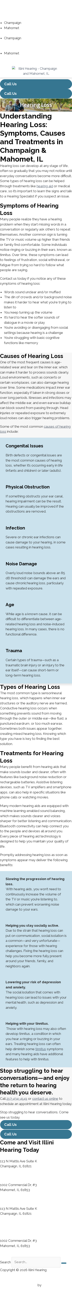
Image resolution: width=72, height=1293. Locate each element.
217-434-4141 (32, 23)
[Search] (63, 1263)
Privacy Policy (10, 1275)
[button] (36, 78)
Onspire (48, 1285)
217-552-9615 (35, 43)
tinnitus (40, 1049)
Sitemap (6, 1280)
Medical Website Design (18, 1285)
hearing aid (45, 186)
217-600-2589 (31, 28)
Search (5, 1262)
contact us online (45, 1099)
